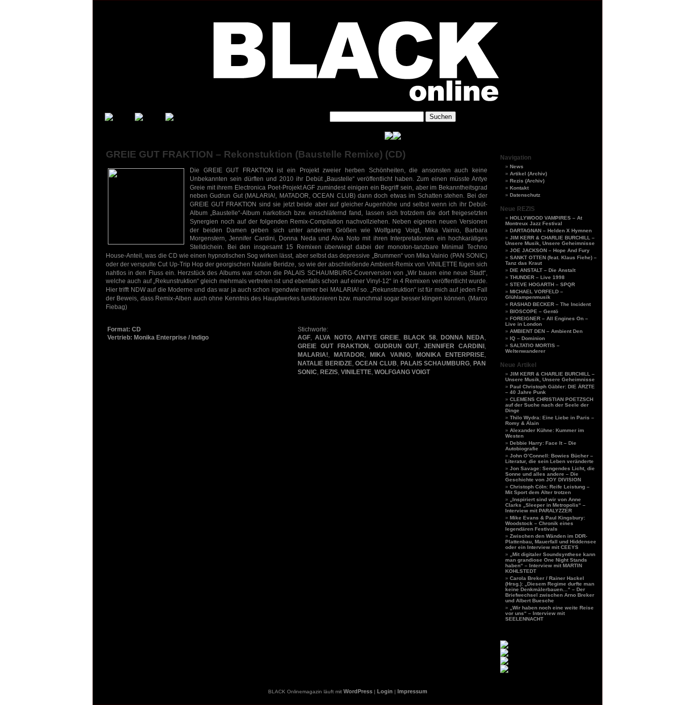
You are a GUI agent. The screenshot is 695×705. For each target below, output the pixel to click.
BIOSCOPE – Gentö (534, 311)
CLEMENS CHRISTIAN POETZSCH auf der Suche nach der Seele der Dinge (549, 404)
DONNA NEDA (462, 337)
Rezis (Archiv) (527, 180)
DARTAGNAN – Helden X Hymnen (551, 230)
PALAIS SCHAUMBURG (435, 363)
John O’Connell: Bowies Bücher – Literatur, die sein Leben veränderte (549, 458)
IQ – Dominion (527, 338)
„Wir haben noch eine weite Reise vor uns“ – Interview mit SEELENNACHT (549, 613)
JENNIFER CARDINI (454, 346)
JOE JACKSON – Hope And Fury (550, 250)
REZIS (329, 372)
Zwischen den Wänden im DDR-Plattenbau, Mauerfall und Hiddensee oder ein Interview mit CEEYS (550, 541)
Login (385, 691)
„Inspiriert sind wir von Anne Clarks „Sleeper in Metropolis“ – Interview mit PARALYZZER (545, 505)
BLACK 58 (419, 337)
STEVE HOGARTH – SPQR (542, 284)
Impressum (412, 691)
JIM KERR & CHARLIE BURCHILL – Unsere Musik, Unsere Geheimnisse (550, 240)
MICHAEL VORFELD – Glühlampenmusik (534, 294)
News (517, 166)
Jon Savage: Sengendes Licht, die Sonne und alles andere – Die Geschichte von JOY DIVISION (550, 474)
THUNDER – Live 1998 (537, 277)
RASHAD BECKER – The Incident (550, 304)
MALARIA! (313, 354)
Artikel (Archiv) (528, 173)
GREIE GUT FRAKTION (333, 346)
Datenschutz (525, 195)
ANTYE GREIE (377, 337)
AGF (304, 337)
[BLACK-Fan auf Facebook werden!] (397, 138)
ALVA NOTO (333, 337)
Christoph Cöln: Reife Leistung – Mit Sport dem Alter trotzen (547, 489)
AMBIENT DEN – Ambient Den (546, 331)
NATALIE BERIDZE (325, 363)
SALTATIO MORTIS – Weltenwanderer (532, 348)
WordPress (357, 691)
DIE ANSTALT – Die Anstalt (542, 270)
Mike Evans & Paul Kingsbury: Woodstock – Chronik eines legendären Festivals (545, 523)
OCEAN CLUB (376, 363)
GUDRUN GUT (396, 346)
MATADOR (349, 354)
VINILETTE (356, 372)
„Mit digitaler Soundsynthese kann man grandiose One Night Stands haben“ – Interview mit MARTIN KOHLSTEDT (550, 562)
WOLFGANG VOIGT (402, 372)
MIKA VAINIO (390, 354)
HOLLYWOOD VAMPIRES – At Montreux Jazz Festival (543, 220)
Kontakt (519, 188)
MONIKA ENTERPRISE (450, 354)
